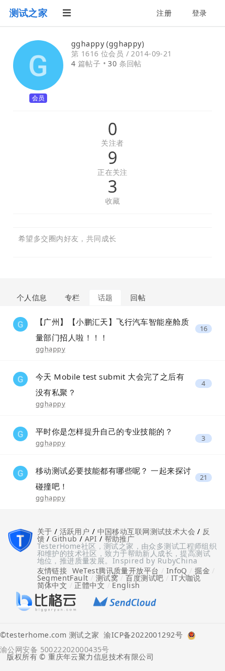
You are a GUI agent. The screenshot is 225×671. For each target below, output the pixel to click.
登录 (199, 13)
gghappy (50, 349)
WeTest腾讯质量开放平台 (115, 570)
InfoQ (176, 570)
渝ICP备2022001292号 (141, 635)
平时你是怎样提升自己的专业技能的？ (104, 431)
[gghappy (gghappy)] (20, 323)
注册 (164, 13)
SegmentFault (62, 578)
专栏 (72, 297)
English (126, 585)
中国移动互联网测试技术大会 (146, 531)
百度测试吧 (144, 578)
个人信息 (32, 297)
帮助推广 (120, 539)
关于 (44, 531)
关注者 (112, 143)
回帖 (137, 297)
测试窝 (107, 578)
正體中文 (89, 585)
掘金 (202, 570)
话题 (105, 297)
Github (64, 539)
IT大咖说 (186, 578)
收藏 (112, 201)
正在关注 (112, 172)
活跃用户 (75, 531)
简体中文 (52, 585)
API (91, 539)
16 (204, 328)
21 (204, 477)
